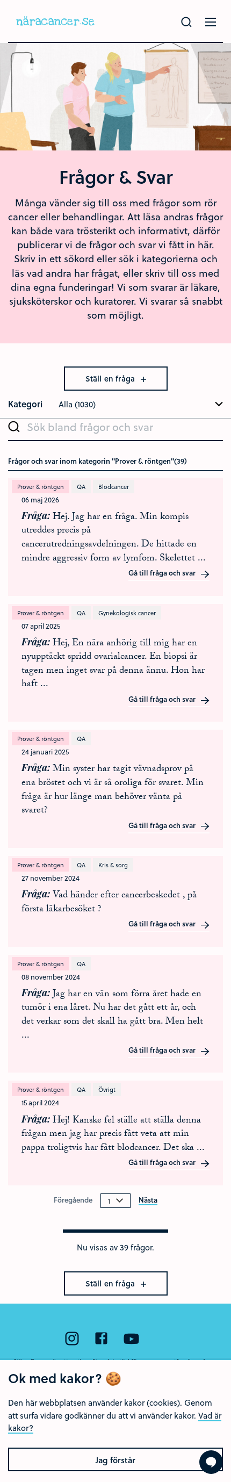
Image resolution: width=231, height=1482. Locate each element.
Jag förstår (115, 1460)
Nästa (148, 1200)
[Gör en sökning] (186, 22)
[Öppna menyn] (211, 22)
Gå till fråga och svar (162, 573)
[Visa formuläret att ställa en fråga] (211, 1462)
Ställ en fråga (111, 378)
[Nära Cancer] (55, 21)
